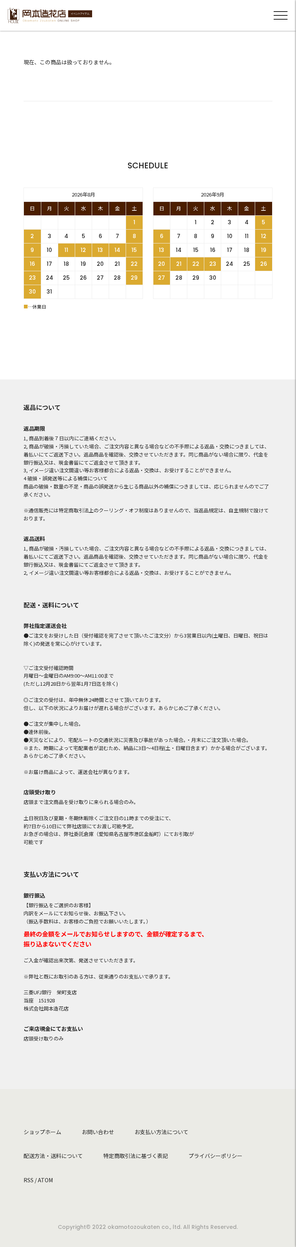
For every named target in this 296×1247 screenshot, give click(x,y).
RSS (29, 1180)
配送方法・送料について (53, 1156)
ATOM (45, 1180)
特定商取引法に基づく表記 (135, 1156)
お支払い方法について (161, 1132)
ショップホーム (42, 1132)
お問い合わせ (98, 1132)
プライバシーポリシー (215, 1156)
